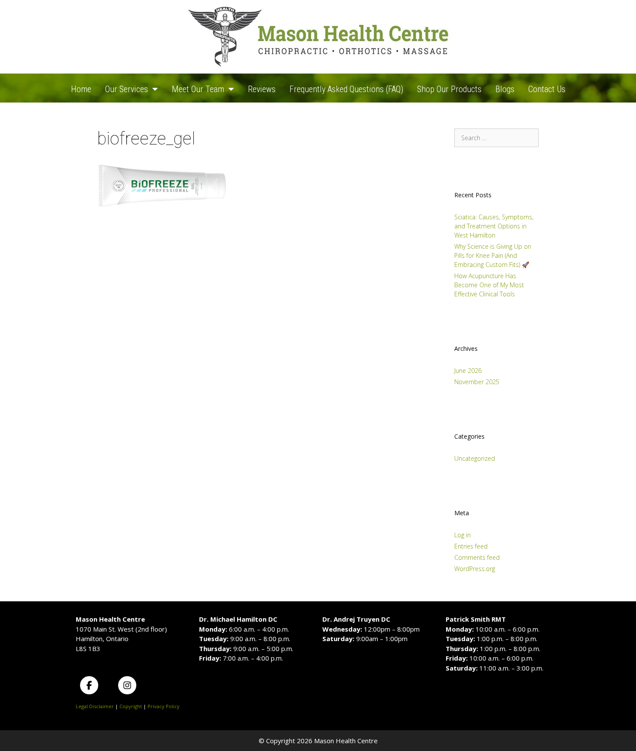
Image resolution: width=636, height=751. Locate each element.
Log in (462, 535)
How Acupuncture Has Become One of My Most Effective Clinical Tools (489, 285)
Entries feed (471, 546)
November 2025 (476, 382)
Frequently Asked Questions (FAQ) (346, 89)
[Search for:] (496, 138)
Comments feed (477, 557)
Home (81, 89)
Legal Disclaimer (95, 706)
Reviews (262, 89)
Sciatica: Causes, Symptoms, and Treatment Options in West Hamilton (493, 226)
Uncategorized (474, 458)
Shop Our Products (449, 89)
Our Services (126, 89)
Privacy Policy (164, 706)
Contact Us (546, 89)
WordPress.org (474, 569)
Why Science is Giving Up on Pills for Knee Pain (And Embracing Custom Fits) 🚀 (492, 255)
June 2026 (468, 370)
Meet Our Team (198, 89)
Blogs (504, 89)
